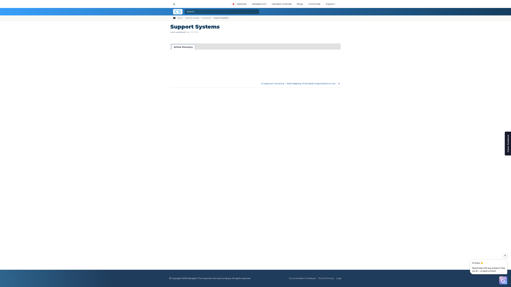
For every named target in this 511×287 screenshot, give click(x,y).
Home (179, 18)
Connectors (206, 18)
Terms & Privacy (326, 278)
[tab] (183, 47)
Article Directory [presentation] (183, 47)
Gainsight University (282, 4)
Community (314, 4)
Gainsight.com (259, 4)
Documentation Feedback (302, 278)
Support (330, 4)
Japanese (242, 4)
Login (339, 278)
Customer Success (192, 18)
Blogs (300, 4)
